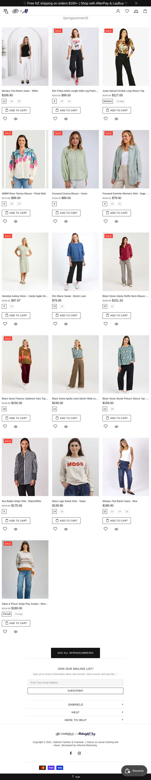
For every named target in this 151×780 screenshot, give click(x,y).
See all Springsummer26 (75, 652)
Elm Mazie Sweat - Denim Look (69, 296)
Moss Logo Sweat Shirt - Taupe (69, 501)
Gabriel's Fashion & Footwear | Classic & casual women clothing (20, 11)
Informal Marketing (87, 745)
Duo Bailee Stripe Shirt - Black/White (21, 501)
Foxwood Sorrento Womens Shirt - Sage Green (126, 193)
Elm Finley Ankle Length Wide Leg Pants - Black (75, 90)
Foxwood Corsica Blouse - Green (69, 193)
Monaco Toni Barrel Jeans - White (20, 90)
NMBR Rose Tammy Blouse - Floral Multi (24, 193)
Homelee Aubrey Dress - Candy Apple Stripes (25, 296)
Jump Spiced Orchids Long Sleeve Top (123, 90)
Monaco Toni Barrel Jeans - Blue (120, 501)
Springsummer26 (75, 18)
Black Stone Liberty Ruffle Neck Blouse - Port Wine (126, 296)
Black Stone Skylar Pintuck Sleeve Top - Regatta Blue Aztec (126, 398)
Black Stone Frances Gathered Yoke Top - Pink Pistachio (25, 398)
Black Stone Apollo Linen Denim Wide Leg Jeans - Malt (75, 398)
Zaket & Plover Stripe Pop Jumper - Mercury (25, 603)
